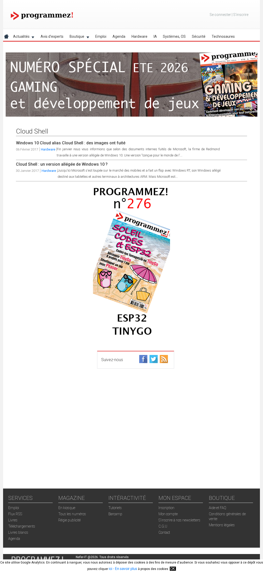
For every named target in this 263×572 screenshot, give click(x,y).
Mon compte (168, 514)
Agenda (118, 36)
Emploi (100, 36)
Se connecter (220, 15)
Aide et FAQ (217, 508)
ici (110, 569)
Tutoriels (115, 508)
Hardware (139, 36)
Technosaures (223, 36)
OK (172, 569)
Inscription (166, 508)
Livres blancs (18, 532)
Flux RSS (15, 514)
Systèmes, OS (174, 36)
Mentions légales (222, 525)
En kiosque (66, 508)
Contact (164, 532)
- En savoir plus (124, 569)
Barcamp (115, 514)
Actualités (20, 37)
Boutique (75, 37)
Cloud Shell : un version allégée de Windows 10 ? (62, 164)
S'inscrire (240, 15)
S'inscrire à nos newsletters (179, 520)
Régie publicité (69, 520)
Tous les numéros (72, 514)
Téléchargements (21, 526)
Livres (12, 520)
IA (155, 36)
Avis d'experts (52, 36)
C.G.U (162, 526)
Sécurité (198, 36)
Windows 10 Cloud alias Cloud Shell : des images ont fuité (70, 142)
